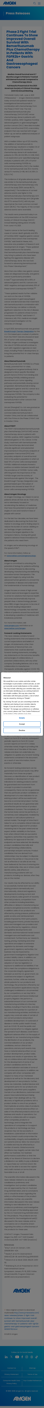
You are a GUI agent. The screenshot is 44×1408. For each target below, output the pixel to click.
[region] (22, 704)
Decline (22, 730)
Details (22, 718)
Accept (22, 724)
